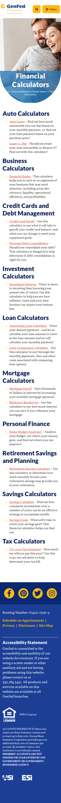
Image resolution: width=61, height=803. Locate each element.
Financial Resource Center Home (29, 91)
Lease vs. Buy (18, 144)
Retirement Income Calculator (29, 469)
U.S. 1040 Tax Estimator (25, 549)
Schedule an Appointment (23, 620)
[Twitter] (38, 593)
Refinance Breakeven (23, 403)
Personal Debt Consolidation (28, 243)
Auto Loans (17, 122)
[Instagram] (52, 593)
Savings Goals (18, 520)
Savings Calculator (21, 502)
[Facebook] (9, 593)
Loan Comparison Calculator (28, 348)
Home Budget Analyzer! (25, 432)
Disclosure (26, 625)
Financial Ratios (20, 176)
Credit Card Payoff (22, 221)
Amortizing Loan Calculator (28, 326)
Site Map (46, 625)
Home (6, 91)
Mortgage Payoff (20, 389)
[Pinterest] (23, 593)
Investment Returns (22, 284)
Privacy (9, 625)
